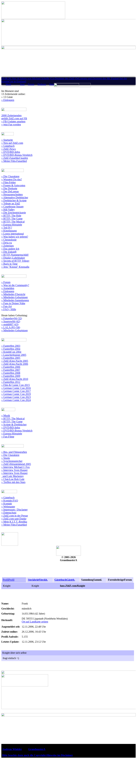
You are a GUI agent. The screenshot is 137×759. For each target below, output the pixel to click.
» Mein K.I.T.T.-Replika (14, 521)
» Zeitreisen (7, 245)
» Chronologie (9, 239)
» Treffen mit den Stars (13, 482)
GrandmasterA (36, 749)
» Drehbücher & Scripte (14, 200)
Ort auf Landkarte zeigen (35, 621)
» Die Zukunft (8, 251)
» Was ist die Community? (15, 285)
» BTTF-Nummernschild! (15, 254)
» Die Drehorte (9, 188)
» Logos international (12, 233)
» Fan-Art (6, 306)
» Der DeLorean (10, 191)
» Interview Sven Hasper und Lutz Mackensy (14, 475)
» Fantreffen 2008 (10, 373)
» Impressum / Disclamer (14, 509)
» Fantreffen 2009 (10, 376)
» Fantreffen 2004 (10, 348)
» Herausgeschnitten (12, 194)
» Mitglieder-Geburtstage (14, 297)
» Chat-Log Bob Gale (12, 479)
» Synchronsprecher (11, 461)
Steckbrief (33, 579)
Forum (31, 84)
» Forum (5, 282)
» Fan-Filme (7, 436)
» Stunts (5, 458)
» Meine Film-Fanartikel (14, 161)
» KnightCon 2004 (11, 351)
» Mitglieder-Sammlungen (15, 300)
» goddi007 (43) (9, 324)
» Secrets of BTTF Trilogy (15, 260)
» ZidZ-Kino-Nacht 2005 (14, 360)
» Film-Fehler (8, 182)
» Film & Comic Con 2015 (15, 385)
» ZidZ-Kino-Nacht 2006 (14, 364)
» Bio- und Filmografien (14, 452)
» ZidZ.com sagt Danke (13, 518)
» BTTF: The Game (12, 218)
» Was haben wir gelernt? (14, 236)
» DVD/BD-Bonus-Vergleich (16, 155)
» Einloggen (7, 100)
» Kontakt (6, 503)
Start (22, 84)
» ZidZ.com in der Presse (14, 515)
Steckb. (43, 579)
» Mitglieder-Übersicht (13, 294)
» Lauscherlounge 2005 (13, 354)
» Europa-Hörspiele (11, 224)
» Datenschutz (8, 512)
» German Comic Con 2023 (16, 397)
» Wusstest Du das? (11, 179)
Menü (8, 84)
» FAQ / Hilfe (8, 309)
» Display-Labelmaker (13, 257)
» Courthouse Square (12, 206)
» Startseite (7, 139)
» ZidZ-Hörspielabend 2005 (16, 464)
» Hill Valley (8, 209)
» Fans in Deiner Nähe (13, 303)
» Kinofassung (9, 230)
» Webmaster (8, 506)
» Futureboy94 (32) (11, 318)
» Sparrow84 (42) (10, 321)
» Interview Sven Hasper (14, 470)
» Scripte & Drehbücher (14, 424)
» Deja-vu (6, 242)
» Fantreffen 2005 (10, 357)
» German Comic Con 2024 (16, 400)
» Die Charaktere (10, 176)
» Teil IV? (6, 227)
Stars (51, 84)
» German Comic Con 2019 (16, 394)
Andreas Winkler (12, 749)
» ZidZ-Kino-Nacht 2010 (14, 379)
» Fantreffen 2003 (10, 345)
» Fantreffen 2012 (10, 382)
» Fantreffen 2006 (10, 367)
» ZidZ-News (8, 149)
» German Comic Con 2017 (16, 391)
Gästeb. (70, 579)
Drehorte (42, 84)
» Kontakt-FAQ (9, 500)
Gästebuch (60, 579)
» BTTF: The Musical (13, 221)
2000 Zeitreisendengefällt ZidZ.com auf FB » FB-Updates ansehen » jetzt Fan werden (14, 120)
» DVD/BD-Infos (10, 152)
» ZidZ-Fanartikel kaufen (14, 158)
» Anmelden (7, 288)
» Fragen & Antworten (13, 185)
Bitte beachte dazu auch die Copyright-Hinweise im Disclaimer (37, 755)
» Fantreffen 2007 (10, 370)
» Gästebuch (8, 145)
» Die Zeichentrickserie (13, 212)
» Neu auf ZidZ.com (12, 142)
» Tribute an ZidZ (10, 203)
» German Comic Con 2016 (16, 388)
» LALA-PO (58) (10, 327)
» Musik (5, 415)
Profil (6, 579)
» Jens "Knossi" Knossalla (15, 266)
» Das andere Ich (10, 248)
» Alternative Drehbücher (14, 197)
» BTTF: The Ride (11, 215)
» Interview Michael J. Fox (15, 467)
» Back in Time (9, 263)
